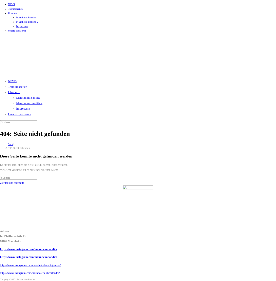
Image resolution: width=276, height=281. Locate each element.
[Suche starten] (39, 123)
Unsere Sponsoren (17, 30)
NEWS (11, 4)
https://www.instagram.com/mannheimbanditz (28, 257)
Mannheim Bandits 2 (27, 21)
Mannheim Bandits (26, 17)
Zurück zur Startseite (12, 182)
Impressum (22, 26)
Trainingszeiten (15, 8)
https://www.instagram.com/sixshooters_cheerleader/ (30, 273)
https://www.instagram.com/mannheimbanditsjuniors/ (30, 265)
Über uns (12, 13)
